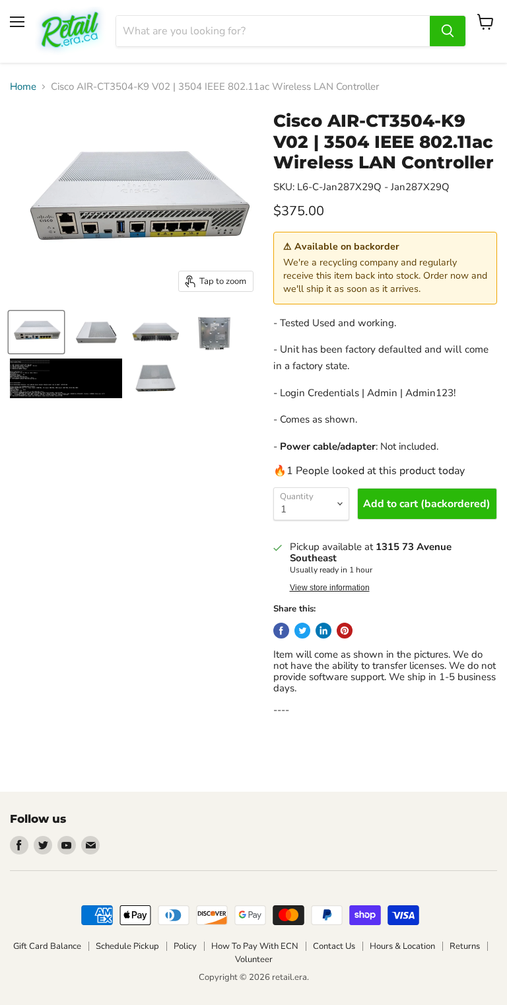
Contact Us (334, 946)
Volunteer (254, 959)
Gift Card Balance (47, 946)
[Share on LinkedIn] (323, 631)
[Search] (447, 31)
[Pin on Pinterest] (345, 631)
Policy (185, 946)
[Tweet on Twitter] (302, 631)
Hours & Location (402, 946)
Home (23, 86)
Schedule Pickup (127, 946)
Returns (465, 946)
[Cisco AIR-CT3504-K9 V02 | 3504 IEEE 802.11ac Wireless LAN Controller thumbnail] (36, 332)
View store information (330, 587)
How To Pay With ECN (254, 946)
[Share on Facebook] (281, 631)
